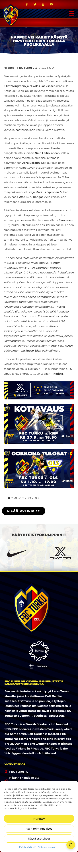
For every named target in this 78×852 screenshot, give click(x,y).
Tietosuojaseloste (47, 847)
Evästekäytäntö (27, 847)
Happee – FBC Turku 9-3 (20, 67)
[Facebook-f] (27, 4)
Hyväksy (39, 818)
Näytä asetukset (39, 838)
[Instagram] (43, 4)
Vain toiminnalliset (39, 828)
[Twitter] (35, 4)
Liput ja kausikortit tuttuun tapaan (33, 373)
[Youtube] (51, 4)
